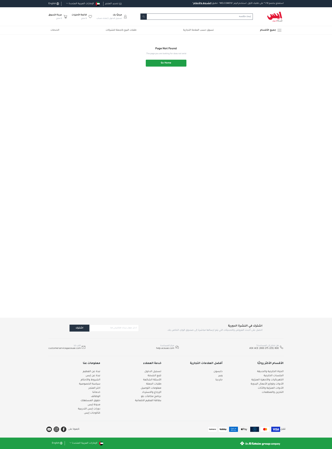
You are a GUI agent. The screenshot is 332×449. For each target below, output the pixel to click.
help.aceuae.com (165, 348)
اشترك (79, 328)
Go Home (166, 63)
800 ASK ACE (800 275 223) (264, 348)
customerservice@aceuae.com (64, 348)
